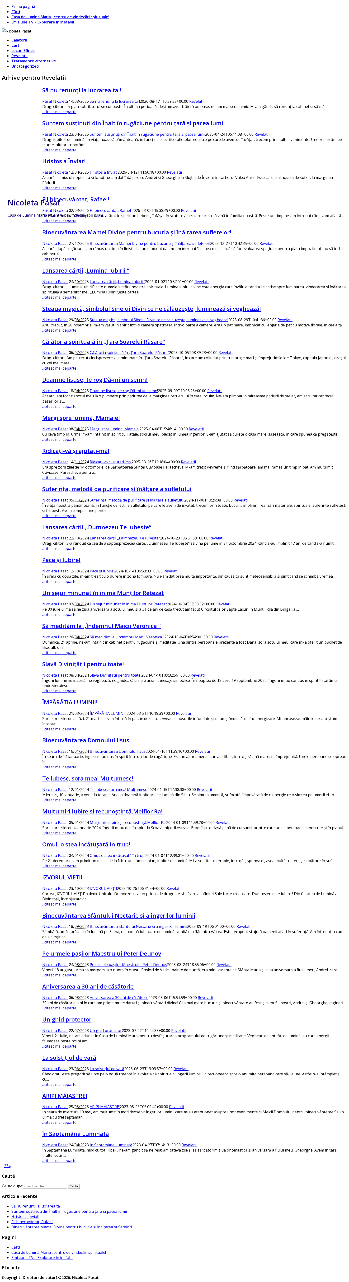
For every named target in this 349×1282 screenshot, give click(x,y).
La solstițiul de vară (69, 1057)
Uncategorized (25, 66)
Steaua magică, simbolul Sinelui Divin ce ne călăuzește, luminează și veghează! (151, 308)
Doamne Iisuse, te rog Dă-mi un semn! (95, 379)
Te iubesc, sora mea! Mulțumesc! (87, 778)
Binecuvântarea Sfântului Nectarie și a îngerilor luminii (118, 915)
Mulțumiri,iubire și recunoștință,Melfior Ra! (102, 811)
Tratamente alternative (33, 61)
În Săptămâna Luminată (75, 1134)
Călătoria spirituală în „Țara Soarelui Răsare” (103, 341)
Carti (15, 45)
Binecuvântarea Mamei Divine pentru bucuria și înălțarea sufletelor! (136, 232)
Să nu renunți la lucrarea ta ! (81, 90)
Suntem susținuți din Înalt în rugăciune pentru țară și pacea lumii (133, 123)
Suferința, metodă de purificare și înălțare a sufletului (117, 489)
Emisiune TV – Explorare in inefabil (42, 22)
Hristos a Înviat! (64, 161)
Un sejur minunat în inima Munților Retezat (103, 593)
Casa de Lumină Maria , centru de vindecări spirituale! (60, 16)
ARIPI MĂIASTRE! (64, 1096)
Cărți (15, 11)
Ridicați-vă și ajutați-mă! (75, 451)
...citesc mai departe (59, 111)
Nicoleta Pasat (34, 202)
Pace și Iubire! (61, 560)
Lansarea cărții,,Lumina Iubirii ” (85, 270)
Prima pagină (23, 6)
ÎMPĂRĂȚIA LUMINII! (70, 702)
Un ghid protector (66, 1019)
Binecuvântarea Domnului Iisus (85, 740)
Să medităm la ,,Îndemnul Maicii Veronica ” (101, 626)
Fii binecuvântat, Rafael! (111, 210)
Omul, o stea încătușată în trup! (86, 844)
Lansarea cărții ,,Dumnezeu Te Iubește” (96, 527)
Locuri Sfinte (23, 50)
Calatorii (19, 40)
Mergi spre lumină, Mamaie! (81, 418)
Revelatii (19, 55)
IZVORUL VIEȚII (62, 877)
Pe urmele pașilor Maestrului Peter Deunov (101, 953)
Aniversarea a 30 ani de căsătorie (88, 986)
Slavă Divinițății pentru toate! (83, 664)
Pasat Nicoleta (55, 101)
